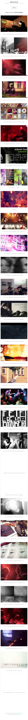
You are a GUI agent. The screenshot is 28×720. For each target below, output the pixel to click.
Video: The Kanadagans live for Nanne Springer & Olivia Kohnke (14, 297)
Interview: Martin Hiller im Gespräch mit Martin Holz (14, 516)
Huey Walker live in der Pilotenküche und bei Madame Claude (14, 472)
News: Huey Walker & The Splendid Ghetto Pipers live (14, 560)
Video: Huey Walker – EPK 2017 (14, 187)
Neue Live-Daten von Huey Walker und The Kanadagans (14, 319)
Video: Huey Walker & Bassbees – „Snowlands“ (14, 670)
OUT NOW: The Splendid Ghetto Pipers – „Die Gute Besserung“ (14, 538)
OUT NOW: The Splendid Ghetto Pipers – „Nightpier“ (14, 494)
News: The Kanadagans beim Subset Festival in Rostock (14, 165)
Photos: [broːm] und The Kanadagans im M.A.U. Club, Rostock (14, 231)
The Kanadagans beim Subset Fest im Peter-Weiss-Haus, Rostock (14, 143)
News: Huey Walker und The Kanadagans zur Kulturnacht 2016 (14, 253)
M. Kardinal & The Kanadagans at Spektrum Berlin (14, 275)
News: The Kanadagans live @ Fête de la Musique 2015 (14, 429)
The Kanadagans (14, 209)
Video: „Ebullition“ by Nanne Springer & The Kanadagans (14, 341)
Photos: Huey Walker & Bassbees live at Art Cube (14, 648)
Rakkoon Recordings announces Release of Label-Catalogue (14, 121)
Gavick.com (21, 713)
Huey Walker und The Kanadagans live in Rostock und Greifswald (14, 363)
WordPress (18, 714)
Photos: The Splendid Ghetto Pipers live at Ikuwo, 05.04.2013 (14, 626)
